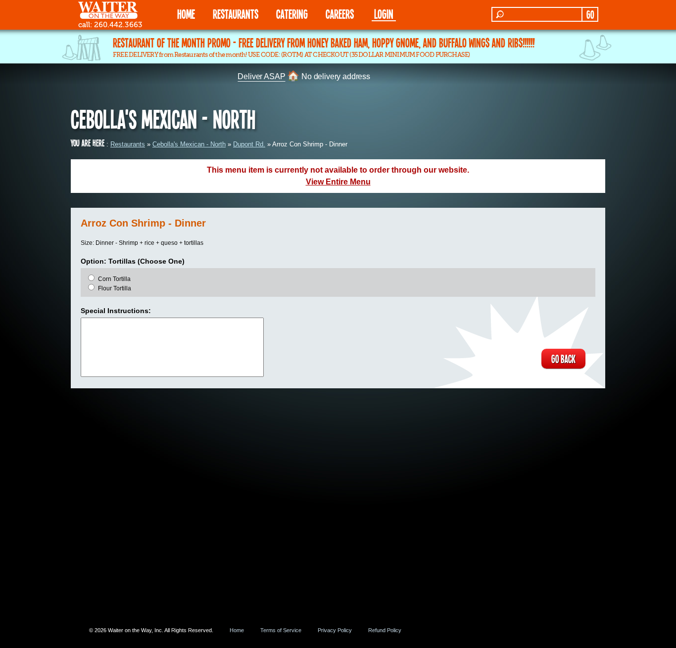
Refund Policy (384, 630)
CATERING (292, 13)
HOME (186, 13)
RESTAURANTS (235, 13)
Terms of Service (280, 630)
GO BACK (563, 358)
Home (237, 630)
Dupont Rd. (249, 144)
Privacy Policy (335, 630)
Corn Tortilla (114, 279)
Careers (340, 13)
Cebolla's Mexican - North (189, 144)
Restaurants (127, 144)
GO (590, 14)
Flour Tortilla (114, 288)
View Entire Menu (338, 182)
